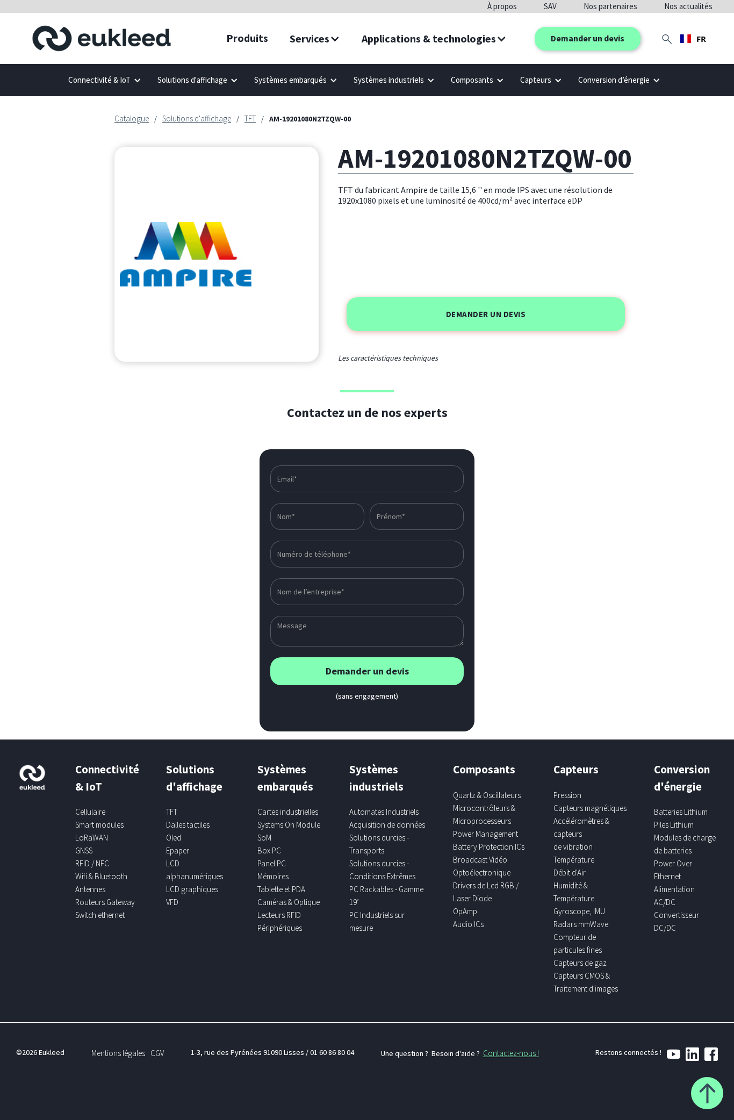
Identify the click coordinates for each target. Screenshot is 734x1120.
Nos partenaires (610, 6)
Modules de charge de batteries (685, 844)
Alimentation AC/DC (674, 895)
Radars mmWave (580, 924)
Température (573, 860)
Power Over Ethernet (673, 869)
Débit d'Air (569, 872)
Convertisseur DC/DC (676, 921)
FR (701, 38)
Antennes (90, 889)
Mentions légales (118, 1053)
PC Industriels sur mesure (377, 921)
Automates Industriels (384, 812)
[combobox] (693, 38)
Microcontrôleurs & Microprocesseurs (484, 814)
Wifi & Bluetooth (101, 876)
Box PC (269, 850)
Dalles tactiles (188, 825)
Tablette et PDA (281, 889)
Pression (567, 795)
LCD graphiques (192, 889)
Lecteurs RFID (279, 915)
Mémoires (273, 876)
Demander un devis (587, 38)
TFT (250, 118)
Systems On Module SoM (288, 831)
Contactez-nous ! (511, 1053)
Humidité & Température (573, 891)
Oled (173, 837)
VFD (172, 902)
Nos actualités (688, 6)
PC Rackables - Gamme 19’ (386, 895)
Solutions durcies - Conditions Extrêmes (382, 869)
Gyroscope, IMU (579, 911)
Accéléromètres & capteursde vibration (581, 834)
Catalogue (131, 118)
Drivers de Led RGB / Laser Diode (486, 891)
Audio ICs (468, 924)
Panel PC (271, 863)
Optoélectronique (481, 872)
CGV (157, 1053)
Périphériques (279, 928)
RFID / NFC (92, 863)
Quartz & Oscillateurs (487, 795)
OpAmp (465, 911)
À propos (502, 6)
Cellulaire (90, 812)
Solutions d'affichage (196, 118)
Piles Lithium (674, 825)
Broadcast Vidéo (480, 860)
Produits (247, 38)
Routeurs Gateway (105, 902)
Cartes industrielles (287, 812)
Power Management (485, 834)
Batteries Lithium (681, 812)
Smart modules (99, 825)
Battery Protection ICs (488, 847)
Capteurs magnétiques (590, 808)
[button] (315, 39)
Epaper (177, 850)
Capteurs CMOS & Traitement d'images (585, 982)
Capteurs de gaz (580, 963)
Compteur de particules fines (577, 943)
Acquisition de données (387, 825)
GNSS (83, 850)
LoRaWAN (91, 837)
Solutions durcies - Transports (379, 844)
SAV (550, 6)
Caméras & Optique (288, 902)
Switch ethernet (100, 915)
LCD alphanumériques (194, 869)
